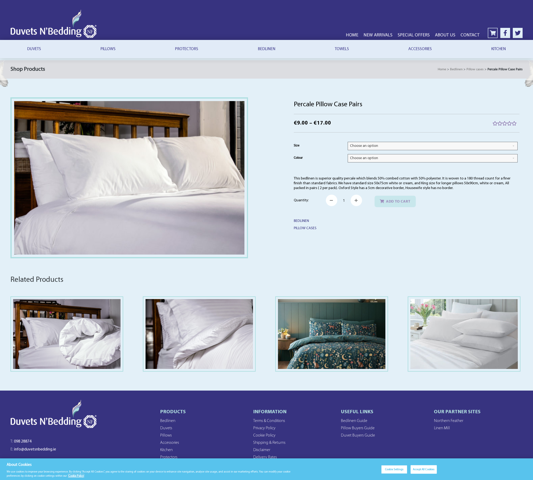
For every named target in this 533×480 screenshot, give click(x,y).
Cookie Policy (264, 435)
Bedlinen (266, 49)
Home (352, 35)
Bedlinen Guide (354, 421)
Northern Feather (448, 421)
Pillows (108, 49)
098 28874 (20, 441)
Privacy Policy (264, 428)
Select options (67, 342)
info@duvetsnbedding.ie (33, 449)
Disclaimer (261, 450)
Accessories (420, 49)
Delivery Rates (265, 457)
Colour (298, 158)
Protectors (186, 49)
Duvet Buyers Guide (358, 435)
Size (296, 145)
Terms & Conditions (269, 421)
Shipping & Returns (269, 443)
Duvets (34, 49)
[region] (266, 469)
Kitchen (498, 49)
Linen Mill (442, 428)
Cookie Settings (394, 469)
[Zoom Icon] (129, 177)
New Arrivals (378, 35)
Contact (470, 35)
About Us (445, 35)
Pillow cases (475, 69)
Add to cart (398, 202)
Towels (342, 49)
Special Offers (414, 35)
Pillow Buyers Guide (358, 428)
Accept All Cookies (424, 469)
